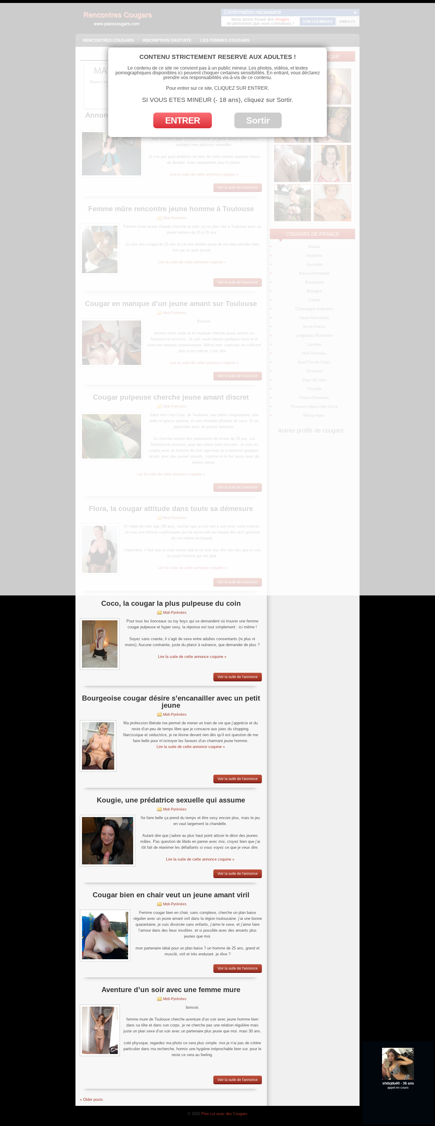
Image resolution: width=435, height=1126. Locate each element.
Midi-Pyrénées (174, 613)
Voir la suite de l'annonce (238, 677)
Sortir (258, 120)
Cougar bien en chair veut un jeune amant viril (171, 895)
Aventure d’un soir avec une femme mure (171, 990)
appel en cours (398, 1101)
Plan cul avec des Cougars (224, 1113)
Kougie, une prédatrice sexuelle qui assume (171, 800)
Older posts (91, 1099)
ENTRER (182, 120)
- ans (398, 1097)
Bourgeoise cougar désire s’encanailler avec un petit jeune (171, 701)
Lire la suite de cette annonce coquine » (192, 656)
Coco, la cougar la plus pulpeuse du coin (171, 603)
